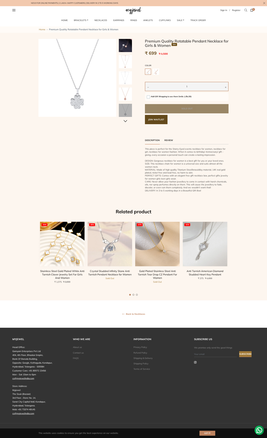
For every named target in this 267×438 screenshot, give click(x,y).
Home (42, 29)
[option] (62, 259)
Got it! (207, 433)
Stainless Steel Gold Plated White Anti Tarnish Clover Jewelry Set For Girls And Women (62, 275)
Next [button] (125, 121)
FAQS (76, 358)
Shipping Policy (141, 363)
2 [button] (133, 295)
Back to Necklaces (135, 314)
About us (77, 347)
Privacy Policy (140, 347)
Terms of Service (142, 369)
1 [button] (130, 295)
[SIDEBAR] (17, 10)
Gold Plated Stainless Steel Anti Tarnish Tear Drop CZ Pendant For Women (157, 275)
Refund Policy (140, 352)
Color (148, 65)
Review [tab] (169, 140)
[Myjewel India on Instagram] (195, 362)
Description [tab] (152, 140)
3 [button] (137, 295)
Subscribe (245, 354)
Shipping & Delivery (143, 358)
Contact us (78, 352)
